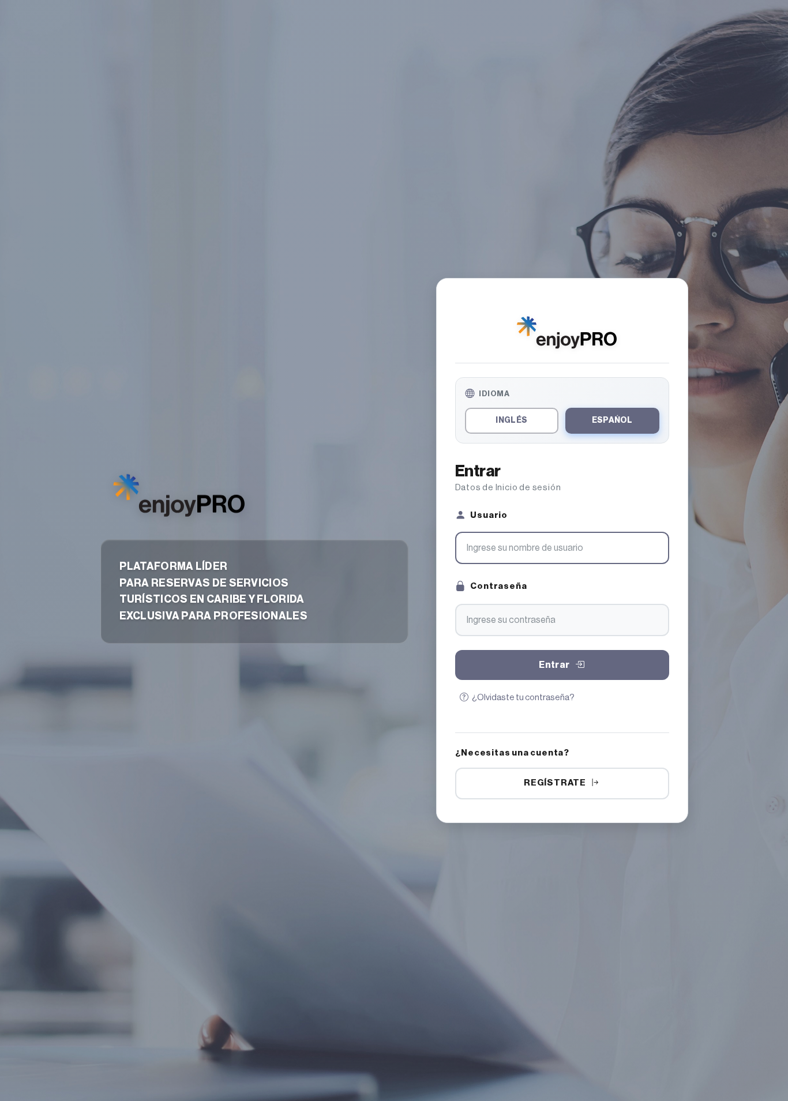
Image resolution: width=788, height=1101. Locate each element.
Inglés (511, 420)
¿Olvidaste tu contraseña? (523, 697)
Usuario (489, 516)
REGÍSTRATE (555, 783)
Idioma (494, 393)
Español (612, 420)
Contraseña (498, 587)
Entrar (554, 665)
